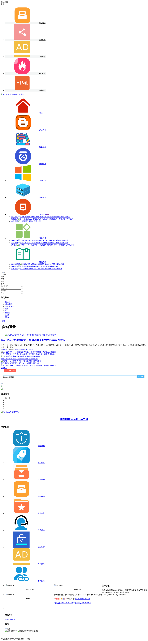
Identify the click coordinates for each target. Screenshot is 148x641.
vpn (6, 309)
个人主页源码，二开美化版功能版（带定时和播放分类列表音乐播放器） (28, 354)
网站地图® (79, 599)
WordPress (22, 350)
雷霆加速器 (9, 306)
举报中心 (86, 599)
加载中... (4, 368)
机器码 (7, 313)
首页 (4, 321)
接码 (7, 317)
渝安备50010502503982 (64, 603)
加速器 (7, 302)
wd (6, 311)
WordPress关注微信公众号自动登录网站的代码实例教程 (33, 340)
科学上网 (8, 304)
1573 (7, 315)
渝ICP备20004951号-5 (83, 603)
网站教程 (52, 335)
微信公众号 (29, 350)
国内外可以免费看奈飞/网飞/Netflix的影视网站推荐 (20, 363)
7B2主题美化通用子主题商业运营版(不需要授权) (19, 359)
